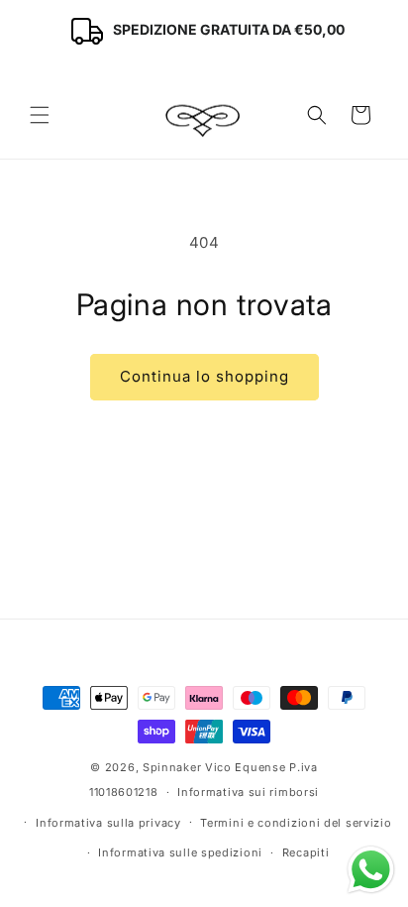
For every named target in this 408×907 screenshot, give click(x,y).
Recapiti (306, 852)
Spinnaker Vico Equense (214, 767)
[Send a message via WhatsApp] (371, 870)
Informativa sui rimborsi (248, 792)
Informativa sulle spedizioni (180, 852)
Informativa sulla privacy (108, 823)
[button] (39, 115)
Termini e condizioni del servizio (295, 823)
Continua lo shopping (204, 376)
